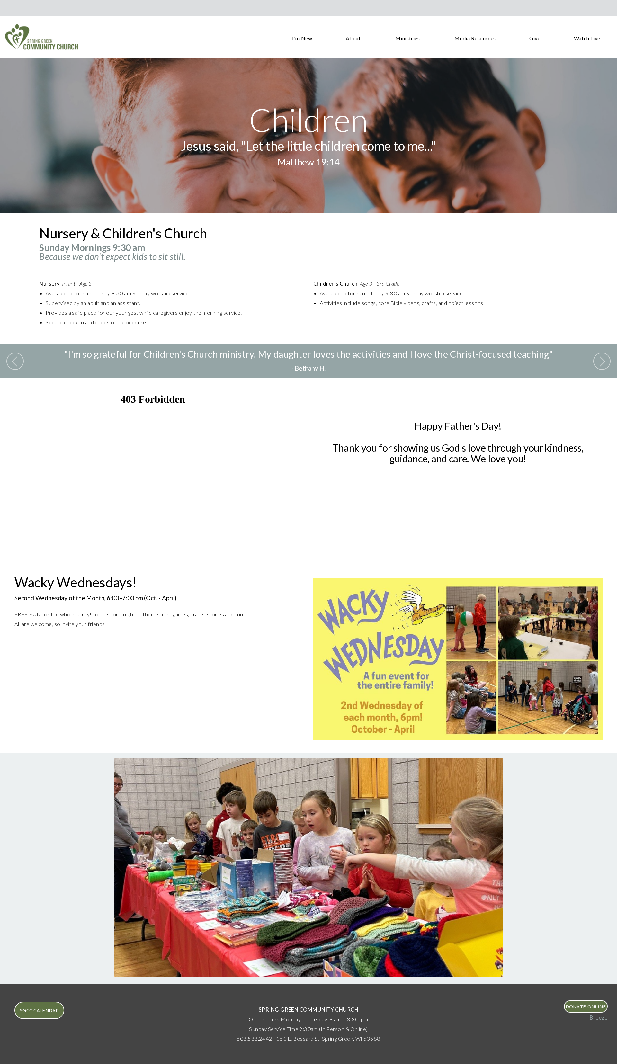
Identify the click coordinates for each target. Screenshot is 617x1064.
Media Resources (475, 38)
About (354, 38)
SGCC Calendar (39, 1010)
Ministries (408, 38)
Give (535, 38)
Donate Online (585, 1006)
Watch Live (587, 38)
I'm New (302, 38)
